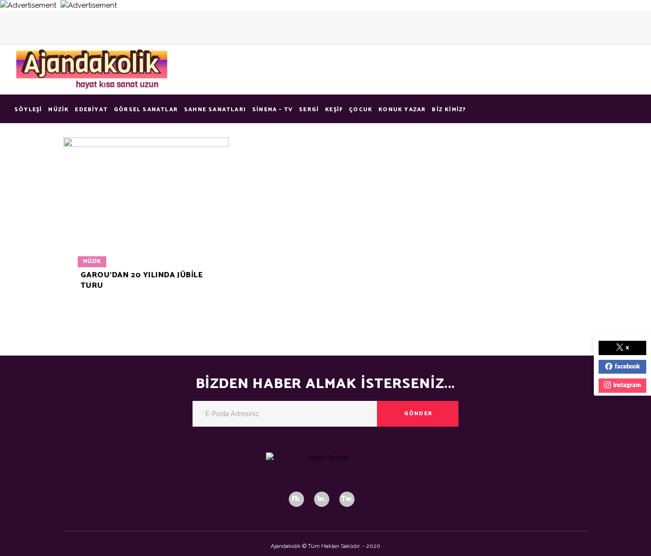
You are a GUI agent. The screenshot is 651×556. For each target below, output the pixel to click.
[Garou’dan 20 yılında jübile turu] (146, 220)
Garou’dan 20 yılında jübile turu (142, 280)
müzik (92, 261)
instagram (627, 385)
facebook (627, 367)
